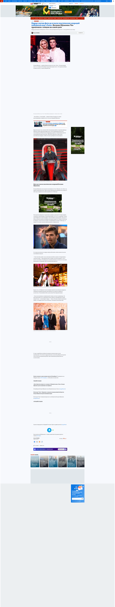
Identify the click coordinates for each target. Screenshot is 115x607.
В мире (35, 1)
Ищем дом (48, 1)
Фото (6, 1)
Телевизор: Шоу (42, 445)
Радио (72, 3)
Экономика (30, 1)
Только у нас (41, 18)
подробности (62, 389)
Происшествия (77, 1)
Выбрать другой (54, 7)
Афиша (72, 1)
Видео (9, 1)
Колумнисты (66, 1)
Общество (25, 1)
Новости (36, 18)
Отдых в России (59, 18)
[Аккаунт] (113, 1)
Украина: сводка (50, 18)
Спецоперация (14, 1)
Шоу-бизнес (37, 445)
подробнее (64, 424)
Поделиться (81, 32)
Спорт (62, 1)
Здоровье (43, 1)
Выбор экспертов (98, 1)
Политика (20, 1)
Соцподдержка (54, 1)
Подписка (82, 3)
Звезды (38, 1)
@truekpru (39, 435)
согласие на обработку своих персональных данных (76, 501)
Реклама (76, 3)
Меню (1, 1)
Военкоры (45, 18)
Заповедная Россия (66, 18)
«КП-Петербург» (43, 377)
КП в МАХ (55, 18)
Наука (59, 1)
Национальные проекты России (87, 1)
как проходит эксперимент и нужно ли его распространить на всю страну (54, 124)
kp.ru (65, 438)
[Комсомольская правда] (36, 4)
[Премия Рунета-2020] (44, 4)
